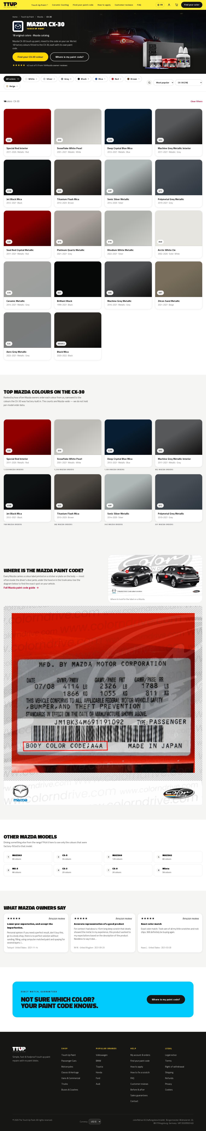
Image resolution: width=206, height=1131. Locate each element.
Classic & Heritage (70, 1072)
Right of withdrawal (174, 1066)
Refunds (169, 1078)
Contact (134, 1101)
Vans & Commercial (70, 1078)
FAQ (139, 4)
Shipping (169, 1072)
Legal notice (171, 1055)
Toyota (99, 1066)
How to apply (104, 4)
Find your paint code (83, 4)
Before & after (137, 1089)
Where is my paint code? (69, 57)
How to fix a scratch (140, 1072)
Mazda (40, 16)
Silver (51, 78)
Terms (168, 1060)
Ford (98, 1078)
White (33, 78)
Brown (135, 78)
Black (85, 78)
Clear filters (196, 101)
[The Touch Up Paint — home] (10, 5)
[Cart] (177, 5)
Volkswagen (102, 1055)
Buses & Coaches (69, 1089)
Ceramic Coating (60, 4)
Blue (101, 78)
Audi (98, 1084)
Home (15, 16)
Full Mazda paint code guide (19, 588)
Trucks (64, 1084)
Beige (14, 86)
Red (118, 78)
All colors (12, 78)
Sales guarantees (139, 1095)
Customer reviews (124, 4)
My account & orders (140, 1055)
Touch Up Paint (39, 5)
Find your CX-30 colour (30, 57)
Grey (67, 78)
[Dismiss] (48, 1121)
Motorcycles (67, 1066)
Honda (99, 1072)
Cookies (169, 1089)
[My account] (169, 5)
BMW (98, 1060)
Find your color (191, 4)
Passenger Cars (68, 1060)
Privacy (168, 1084)
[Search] (149, 83)
